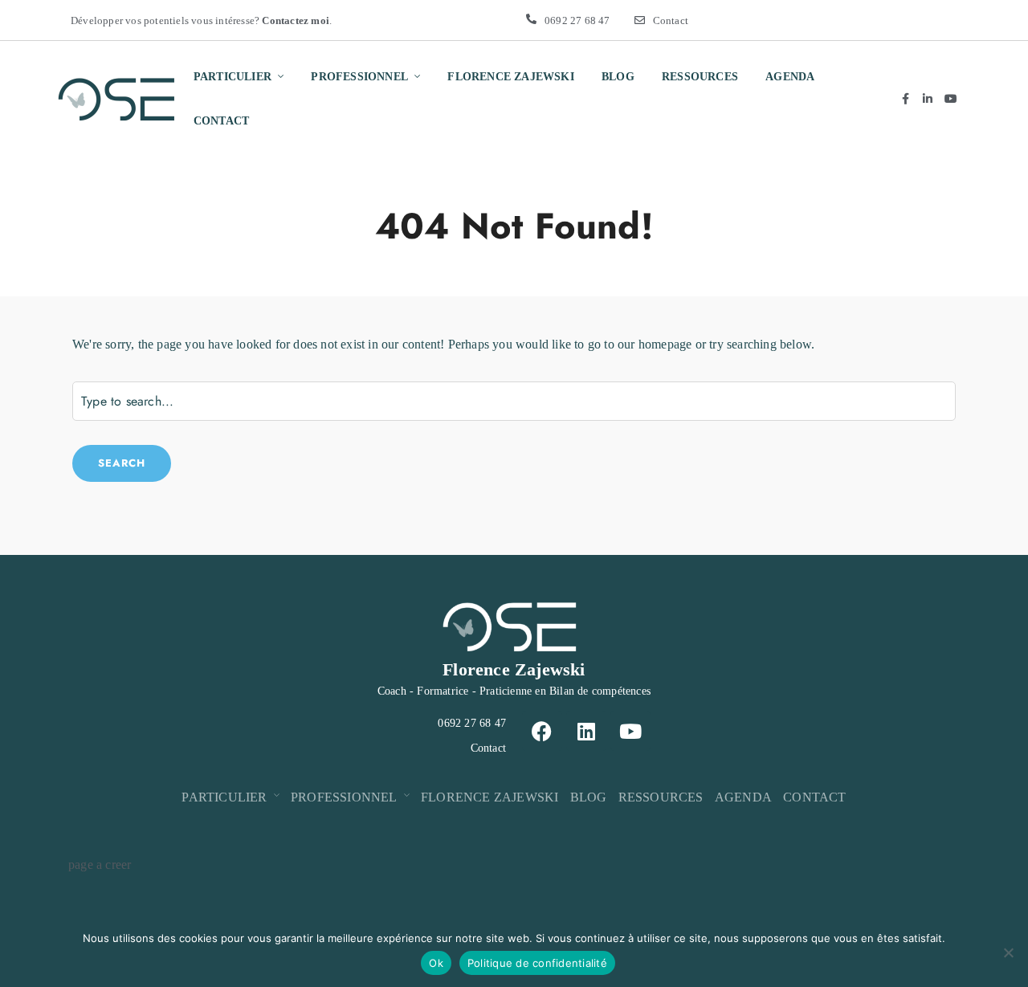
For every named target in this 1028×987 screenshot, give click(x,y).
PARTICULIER (232, 77)
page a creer (99, 864)
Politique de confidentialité (537, 962)
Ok (436, 962)
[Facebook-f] (905, 99)
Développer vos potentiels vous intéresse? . (201, 20)
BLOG (618, 77)
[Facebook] (542, 731)
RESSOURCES (700, 77)
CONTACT (221, 121)
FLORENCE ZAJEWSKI (510, 77)
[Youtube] (951, 99)
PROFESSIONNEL (359, 77)
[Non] (1008, 952)
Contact (670, 20)
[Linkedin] (586, 731)
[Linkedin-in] (928, 99)
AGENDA (789, 77)
